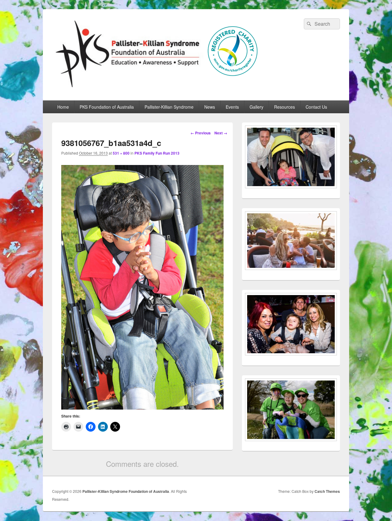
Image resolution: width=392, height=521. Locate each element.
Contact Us (316, 107)
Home (63, 107)
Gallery (256, 107)
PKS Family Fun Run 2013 (156, 153)
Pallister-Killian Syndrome (169, 107)
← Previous (200, 133)
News (209, 107)
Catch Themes (327, 491)
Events (232, 107)
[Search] (308, 23)
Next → (220, 133)
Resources (284, 107)
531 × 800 (121, 153)
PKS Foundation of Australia (107, 107)
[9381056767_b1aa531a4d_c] (142, 407)
